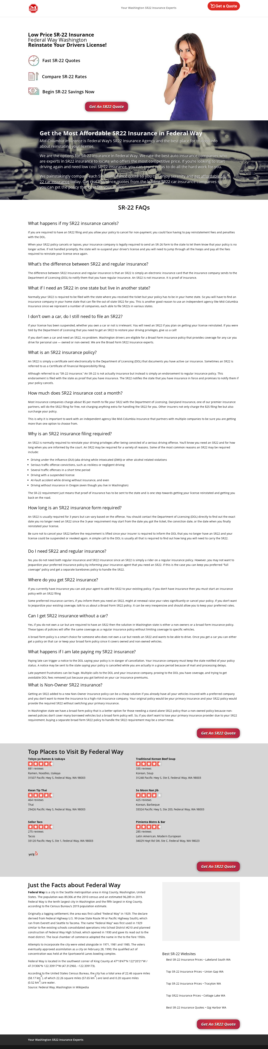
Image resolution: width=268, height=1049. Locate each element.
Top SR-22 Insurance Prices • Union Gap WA (194, 971)
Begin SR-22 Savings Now (68, 91)
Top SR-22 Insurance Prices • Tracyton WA (193, 983)
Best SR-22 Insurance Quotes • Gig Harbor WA (196, 1007)
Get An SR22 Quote (106, 106)
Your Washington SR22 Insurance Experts (148, 8)
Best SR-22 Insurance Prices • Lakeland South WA (198, 959)
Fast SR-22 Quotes (61, 60)
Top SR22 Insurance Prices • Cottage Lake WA (195, 995)
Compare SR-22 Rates (64, 76)
